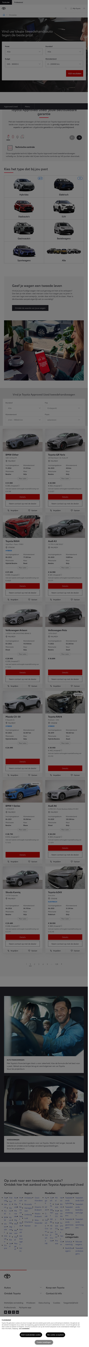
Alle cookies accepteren (55, 1335)
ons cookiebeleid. (24, 1328)
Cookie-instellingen (44, 1342)
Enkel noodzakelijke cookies (31, 1335)
